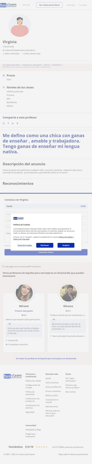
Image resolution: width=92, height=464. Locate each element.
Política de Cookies (66, 237)
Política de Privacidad (21, 239)
